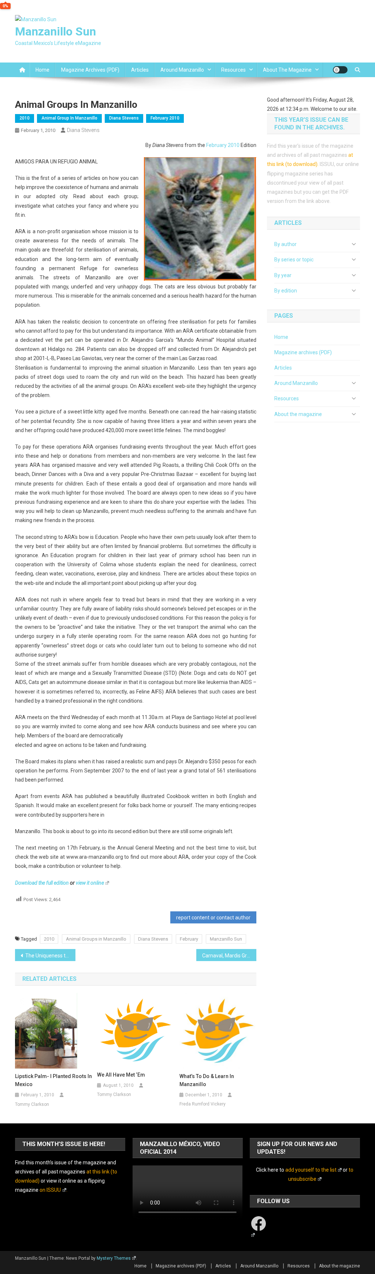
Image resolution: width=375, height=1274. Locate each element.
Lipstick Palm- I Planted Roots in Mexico (53, 1080)
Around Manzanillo (182, 70)
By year (283, 275)
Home (42, 70)
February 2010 (165, 118)
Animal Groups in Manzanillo (96, 939)
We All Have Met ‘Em (121, 1075)
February (189, 939)
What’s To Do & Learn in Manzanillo (206, 1080)
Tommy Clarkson (32, 1104)
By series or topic (293, 259)
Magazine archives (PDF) (90, 70)
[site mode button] (340, 69)
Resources (233, 70)
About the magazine (287, 70)
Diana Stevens (124, 118)
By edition (285, 291)
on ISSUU (50, 1190)
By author (285, 244)
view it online (90, 883)
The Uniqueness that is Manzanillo (50, 956)
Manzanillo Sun (55, 31)
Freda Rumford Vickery (202, 1104)
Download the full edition (42, 883)
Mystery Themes (114, 1258)
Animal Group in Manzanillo (69, 118)
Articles (140, 70)
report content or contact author (213, 917)
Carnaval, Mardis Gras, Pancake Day (229, 956)
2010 (24, 118)
